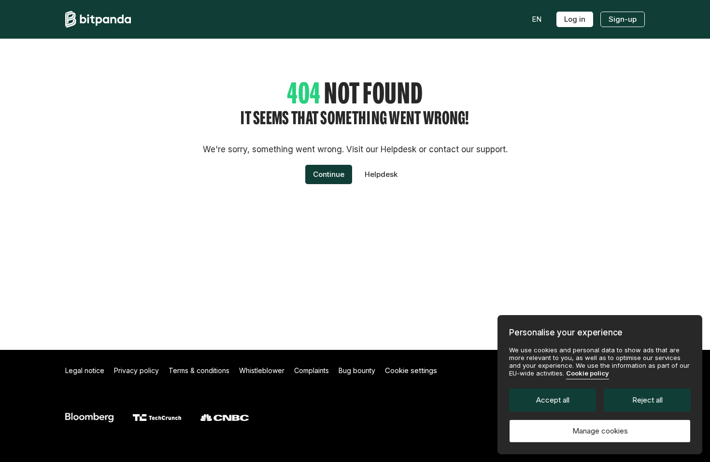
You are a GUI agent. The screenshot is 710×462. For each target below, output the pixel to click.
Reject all (647, 399)
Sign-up (623, 19)
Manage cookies (600, 430)
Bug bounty (357, 370)
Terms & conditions (199, 370)
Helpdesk (381, 174)
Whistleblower (261, 370)
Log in (574, 19)
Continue (328, 174)
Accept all (552, 399)
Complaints (311, 370)
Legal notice (84, 370)
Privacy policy (136, 370)
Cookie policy (587, 373)
